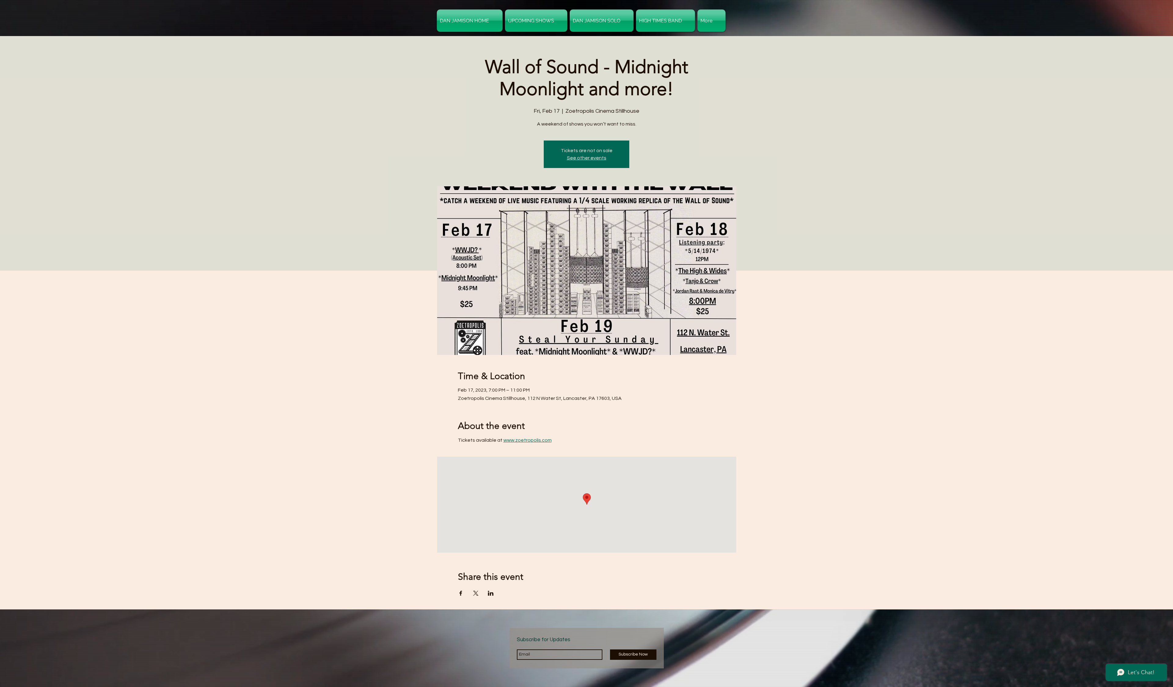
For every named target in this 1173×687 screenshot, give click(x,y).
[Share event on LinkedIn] (491, 593)
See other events (586, 157)
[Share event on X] (476, 593)
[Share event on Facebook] (461, 593)
